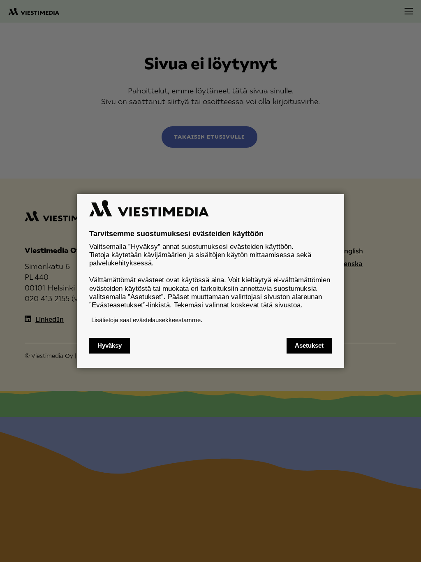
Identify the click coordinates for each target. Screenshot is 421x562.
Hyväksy (109, 345)
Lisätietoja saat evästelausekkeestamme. (146, 319)
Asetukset (309, 345)
